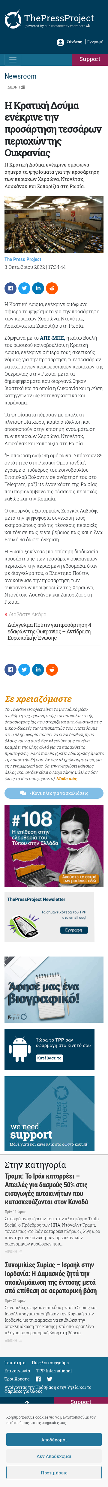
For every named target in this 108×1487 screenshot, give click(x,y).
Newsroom (20, 76)
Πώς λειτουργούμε (50, 1362)
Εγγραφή (95, 41)
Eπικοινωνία (17, 1371)
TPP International (54, 1371)
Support (90, 58)
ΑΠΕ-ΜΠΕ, (52, 338)
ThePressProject (59, 18)
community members (68, 25)
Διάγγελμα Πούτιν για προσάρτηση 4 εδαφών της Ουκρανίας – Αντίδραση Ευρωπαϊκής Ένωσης (49, 631)
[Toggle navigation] (12, 60)
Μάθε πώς (66, 778)
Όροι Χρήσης (16, 1379)
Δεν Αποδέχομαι (54, 1456)
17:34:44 (57, 267)
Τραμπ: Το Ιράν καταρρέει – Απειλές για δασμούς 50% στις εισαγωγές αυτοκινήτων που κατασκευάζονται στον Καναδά (46, 1189)
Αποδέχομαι (54, 1440)
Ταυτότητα (15, 1362)
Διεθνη (14, 87)
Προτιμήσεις (54, 1473)
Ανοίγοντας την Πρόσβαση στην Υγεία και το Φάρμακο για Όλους (48, 1389)
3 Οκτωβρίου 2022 (24, 267)
